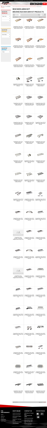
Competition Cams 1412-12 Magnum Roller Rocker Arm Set (18, 219)
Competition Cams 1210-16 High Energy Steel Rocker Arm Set (40, 65)
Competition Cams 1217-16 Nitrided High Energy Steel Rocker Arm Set (29, 104)
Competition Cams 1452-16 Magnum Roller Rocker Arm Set (40, 372)
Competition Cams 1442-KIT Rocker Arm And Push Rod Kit (29, 353)
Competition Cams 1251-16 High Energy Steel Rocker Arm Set (40, 161)
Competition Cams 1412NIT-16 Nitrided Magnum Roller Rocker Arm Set (18, 238)
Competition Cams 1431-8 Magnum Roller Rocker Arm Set (18, 334)
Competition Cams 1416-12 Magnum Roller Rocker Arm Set (18, 257)
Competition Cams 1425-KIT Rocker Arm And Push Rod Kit (29, 315)
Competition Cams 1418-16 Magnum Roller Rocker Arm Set (40, 296)
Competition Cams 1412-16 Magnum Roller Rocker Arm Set (29, 219)
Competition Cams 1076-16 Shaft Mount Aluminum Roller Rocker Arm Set (18, 65)
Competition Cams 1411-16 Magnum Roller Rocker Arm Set (29, 200)
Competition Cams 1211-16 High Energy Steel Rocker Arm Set (29, 85)
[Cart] (1, 6)
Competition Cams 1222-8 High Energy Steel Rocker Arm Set (40, 123)
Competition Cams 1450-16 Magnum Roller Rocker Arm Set (40, 353)
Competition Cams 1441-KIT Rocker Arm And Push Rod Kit (40, 334)
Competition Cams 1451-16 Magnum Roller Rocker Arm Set (18, 372)
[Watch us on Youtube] (38, 417)
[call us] (31, 4)
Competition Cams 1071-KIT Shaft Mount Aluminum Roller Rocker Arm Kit (29, 27)
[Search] (37, 4)
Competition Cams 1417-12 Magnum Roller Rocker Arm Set (29, 276)
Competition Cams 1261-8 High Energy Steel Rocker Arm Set (29, 180)
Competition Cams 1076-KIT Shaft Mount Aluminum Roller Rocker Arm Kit (29, 65)
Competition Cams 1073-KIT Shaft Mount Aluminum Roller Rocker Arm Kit (18, 46)
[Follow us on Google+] (42, 414)
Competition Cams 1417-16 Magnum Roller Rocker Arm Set (40, 276)
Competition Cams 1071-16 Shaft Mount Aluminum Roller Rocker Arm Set (18, 27)
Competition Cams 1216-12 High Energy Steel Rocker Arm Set (18, 104)
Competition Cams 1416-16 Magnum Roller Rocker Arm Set (29, 257)
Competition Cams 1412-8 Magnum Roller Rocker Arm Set (40, 219)
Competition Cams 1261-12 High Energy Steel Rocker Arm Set (18, 180)
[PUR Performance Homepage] (5, 3)
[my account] (34, 4)
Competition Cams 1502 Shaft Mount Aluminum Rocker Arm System (40, 391)
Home (2, 414)
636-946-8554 (30, 418)
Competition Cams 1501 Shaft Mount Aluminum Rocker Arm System (29, 391)
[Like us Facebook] (37, 414)
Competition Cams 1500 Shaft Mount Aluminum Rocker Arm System (18, 391)
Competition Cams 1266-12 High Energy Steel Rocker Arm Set (40, 180)
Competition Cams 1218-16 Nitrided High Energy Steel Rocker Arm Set (40, 104)
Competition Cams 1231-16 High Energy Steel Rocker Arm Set (18, 142)
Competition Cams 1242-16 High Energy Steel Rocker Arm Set (18, 161)
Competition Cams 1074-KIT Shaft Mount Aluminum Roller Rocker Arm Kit (40, 46)
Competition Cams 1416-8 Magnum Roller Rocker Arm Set (40, 257)
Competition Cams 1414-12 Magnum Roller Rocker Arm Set (40, 238)
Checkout (2, 7)
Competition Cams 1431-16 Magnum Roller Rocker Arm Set (40, 315)
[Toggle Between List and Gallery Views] (44, 14)
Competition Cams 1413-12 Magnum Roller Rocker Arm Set (29, 238)
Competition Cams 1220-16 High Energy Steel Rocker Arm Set (29, 123)
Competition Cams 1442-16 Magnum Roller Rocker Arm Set (18, 353)
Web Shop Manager (32, 426)
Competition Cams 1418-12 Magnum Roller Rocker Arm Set (29, 296)
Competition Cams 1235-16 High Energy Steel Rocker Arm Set (40, 142)
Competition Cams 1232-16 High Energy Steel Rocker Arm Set (29, 142)
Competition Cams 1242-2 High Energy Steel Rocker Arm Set (29, 161)
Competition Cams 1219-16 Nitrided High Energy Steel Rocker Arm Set (18, 123)
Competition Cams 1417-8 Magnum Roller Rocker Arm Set (18, 296)
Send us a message (28, 423)
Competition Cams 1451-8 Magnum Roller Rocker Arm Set (29, 372)
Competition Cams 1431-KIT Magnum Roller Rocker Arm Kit (29, 334)
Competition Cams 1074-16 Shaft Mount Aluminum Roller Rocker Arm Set (29, 46)
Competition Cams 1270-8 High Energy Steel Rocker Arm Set (18, 200)
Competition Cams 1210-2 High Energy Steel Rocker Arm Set (18, 85)
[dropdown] (41, 4)
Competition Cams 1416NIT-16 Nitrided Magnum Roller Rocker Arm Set (18, 276)
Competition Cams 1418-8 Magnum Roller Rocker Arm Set (18, 315)
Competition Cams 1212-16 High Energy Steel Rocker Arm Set (40, 85)
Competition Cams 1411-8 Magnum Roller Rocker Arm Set (40, 200)
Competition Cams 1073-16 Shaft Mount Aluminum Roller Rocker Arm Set (40, 27)
